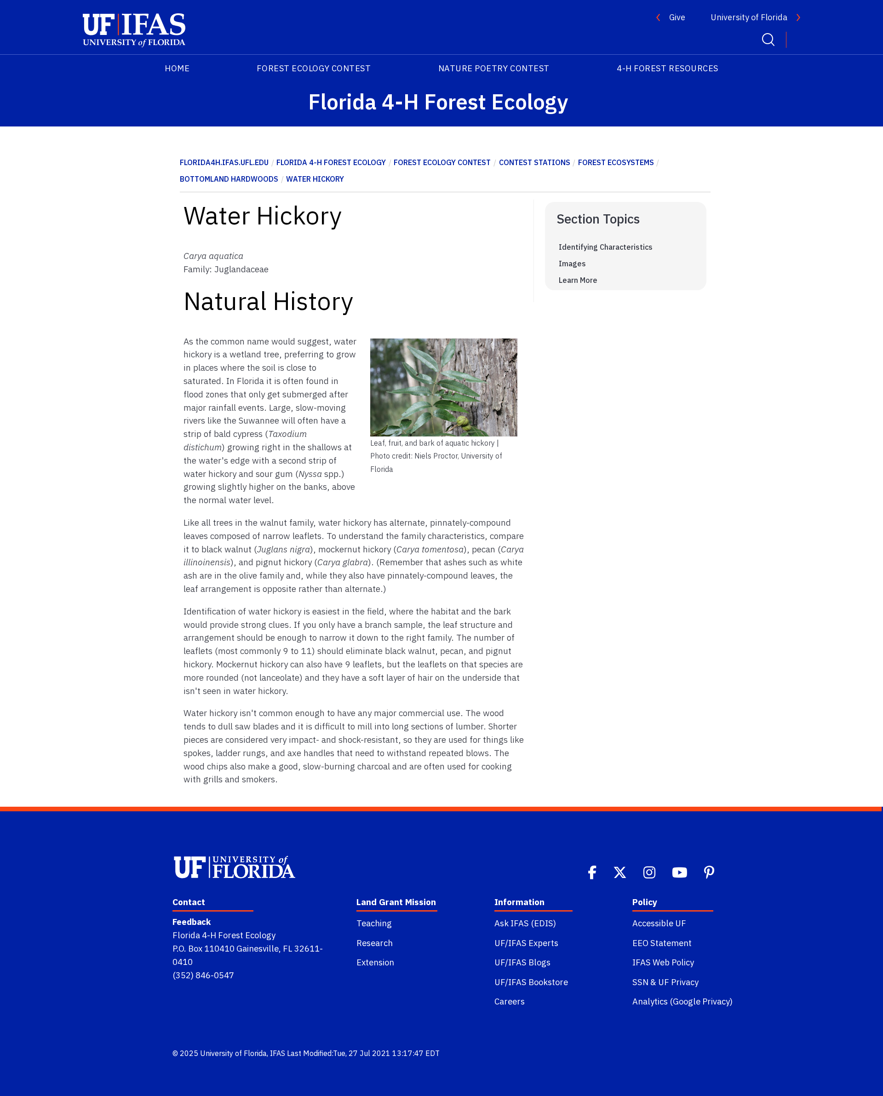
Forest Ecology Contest (314, 68)
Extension (375, 962)
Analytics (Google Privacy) (682, 1001)
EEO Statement (662, 942)
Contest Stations (534, 162)
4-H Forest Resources (667, 68)
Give (677, 17)
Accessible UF (659, 923)
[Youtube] (680, 871)
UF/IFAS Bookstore (531, 981)
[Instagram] (650, 871)
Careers (509, 1001)
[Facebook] (593, 871)
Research (374, 942)
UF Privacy (678, 981)
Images (572, 263)
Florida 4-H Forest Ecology (331, 162)
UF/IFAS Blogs (522, 962)
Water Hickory (315, 179)
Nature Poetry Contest (494, 68)
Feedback (191, 921)
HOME (177, 68)
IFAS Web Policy (663, 962)
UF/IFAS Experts (526, 942)
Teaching (374, 923)
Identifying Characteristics (606, 247)
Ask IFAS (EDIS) (525, 923)
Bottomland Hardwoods (229, 179)
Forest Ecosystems (616, 162)
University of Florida (749, 17)
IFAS (277, 1053)
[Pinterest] (710, 871)
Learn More (578, 280)
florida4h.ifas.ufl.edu (224, 162)
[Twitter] (621, 871)
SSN (640, 981)
